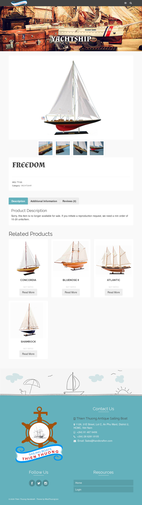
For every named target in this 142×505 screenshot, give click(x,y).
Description (18, 201)
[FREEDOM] (71, 97)
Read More (28, 292)
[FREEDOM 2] (45, 148)
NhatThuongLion (52, 499)
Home (78, 482)
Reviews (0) (69, 201)
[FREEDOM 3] (80, 148)
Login (78, 489)
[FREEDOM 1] (63, 148)
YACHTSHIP (26, 185)
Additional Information (43, 201)
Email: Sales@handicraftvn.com (94, 440)
